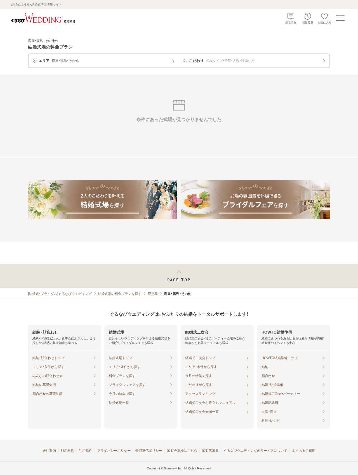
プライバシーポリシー (114, 451)
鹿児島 (153, 294)
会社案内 (49, 451)
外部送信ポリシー (148, 451)
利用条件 (85, 451)
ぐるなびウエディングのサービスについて (255, 451)
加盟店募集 (210, 451)
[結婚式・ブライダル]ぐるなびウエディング (60, 294)
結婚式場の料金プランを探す (120, 294)
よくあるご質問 (303, 451)
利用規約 (67, 451)
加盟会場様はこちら (182, 451)
